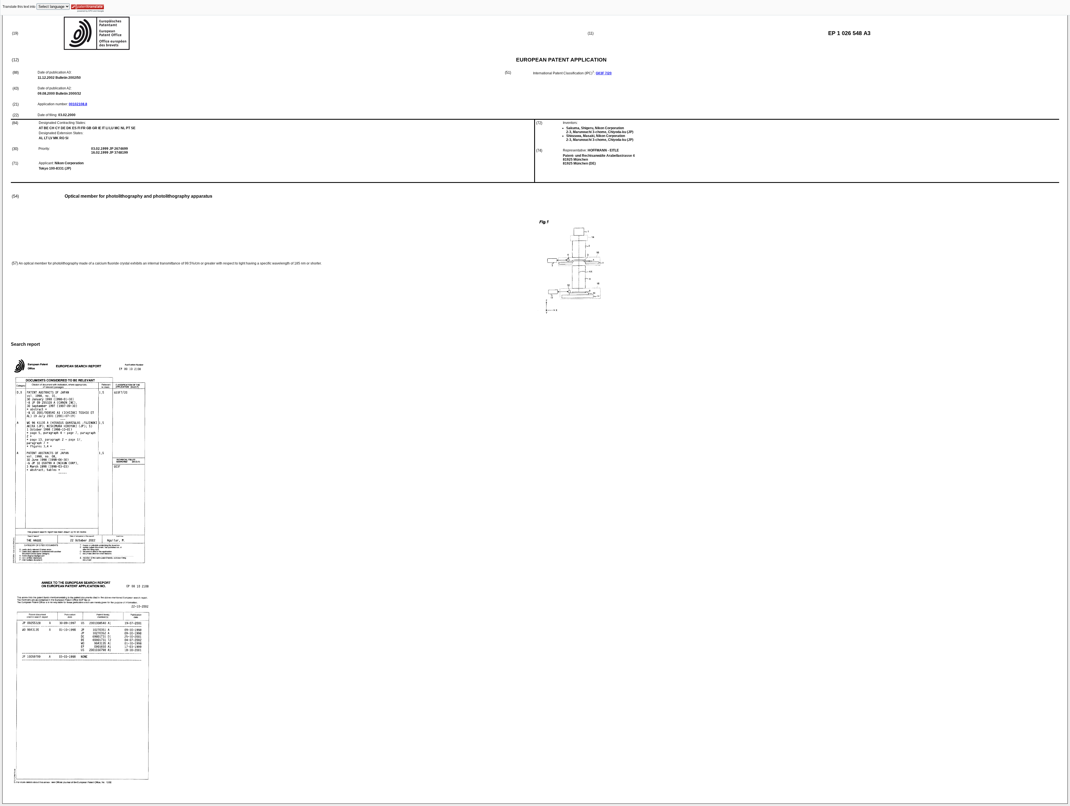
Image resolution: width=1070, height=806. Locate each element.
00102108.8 (78, 104)
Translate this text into (19, 7)
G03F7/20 (604, 73)
